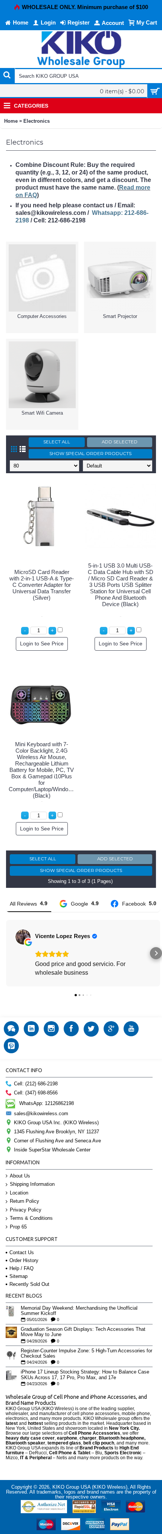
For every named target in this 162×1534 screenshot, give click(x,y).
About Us (20, 1176)
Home (11, 121)
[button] (6, 953)
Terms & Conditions (31, 1218)
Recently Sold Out (29, 1284)
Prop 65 (18, 1227)
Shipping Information (32, 1184)
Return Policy (24, 1201)
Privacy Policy (25, 1210)
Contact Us (21, 1252)
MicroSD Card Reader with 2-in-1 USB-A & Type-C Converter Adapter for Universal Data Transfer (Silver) (41, 585)
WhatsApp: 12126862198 (46, 1103)
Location (19, 1193)
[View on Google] (23, 936)
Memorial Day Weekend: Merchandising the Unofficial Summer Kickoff (79, 1311)
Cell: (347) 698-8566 (36, 1093)
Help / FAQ (21, 1268)
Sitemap (18, 1276)
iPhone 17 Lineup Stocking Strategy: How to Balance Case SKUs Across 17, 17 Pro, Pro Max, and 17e (85, 1374)
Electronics (36, 121)
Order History (23, 1260)
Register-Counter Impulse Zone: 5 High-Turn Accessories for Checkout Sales (86, 1353)
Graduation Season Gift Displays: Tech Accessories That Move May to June (83, 1332)
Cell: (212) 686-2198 (36, 1083)
